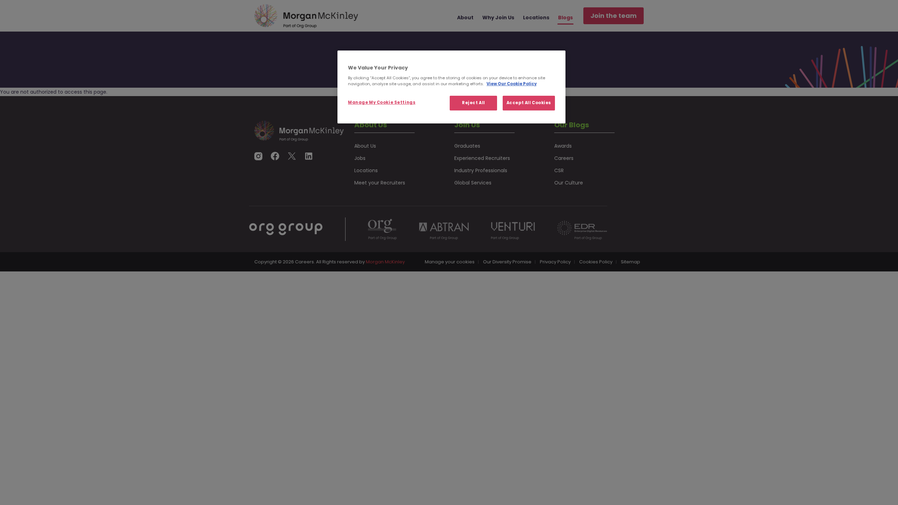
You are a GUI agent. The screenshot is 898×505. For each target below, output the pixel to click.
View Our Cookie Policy (512, 84)
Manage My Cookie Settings (381, 102)
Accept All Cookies (529, 103)
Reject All (473, 103)
